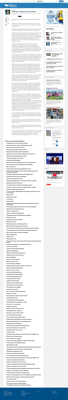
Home (6, 1)
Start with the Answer (10, 332)
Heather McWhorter (25, 13)
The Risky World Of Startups (11, 297)
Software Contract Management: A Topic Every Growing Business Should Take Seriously (23, 374)
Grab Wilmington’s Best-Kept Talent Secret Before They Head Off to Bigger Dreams (22, 334)
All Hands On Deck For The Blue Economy (14, 282)
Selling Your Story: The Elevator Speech (14, 336)
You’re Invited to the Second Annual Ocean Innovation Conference (19, 185)
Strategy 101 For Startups (11, 293)
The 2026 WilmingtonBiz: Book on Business (57, 131)
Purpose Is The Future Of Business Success (15, 308)
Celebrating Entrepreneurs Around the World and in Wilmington (18, 215)
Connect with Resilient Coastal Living (13, 314)
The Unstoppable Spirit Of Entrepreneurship (15, 300)
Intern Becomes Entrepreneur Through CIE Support (16, 383)
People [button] (14, 1)
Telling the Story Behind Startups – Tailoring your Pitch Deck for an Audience (21, 180)
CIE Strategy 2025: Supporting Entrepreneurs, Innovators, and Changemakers (21, 206)
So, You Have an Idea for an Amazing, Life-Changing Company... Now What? (21, 187)
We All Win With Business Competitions (14, 310)
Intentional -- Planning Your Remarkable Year (15, 213)
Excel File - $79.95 (55, 143)
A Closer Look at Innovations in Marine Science (15, 317)
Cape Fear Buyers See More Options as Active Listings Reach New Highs (57, 38)
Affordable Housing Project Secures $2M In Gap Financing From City (54, 71)
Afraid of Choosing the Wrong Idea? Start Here (15, 147)
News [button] (10, 1)
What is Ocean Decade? (11, 166)
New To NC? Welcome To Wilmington (13, 263)
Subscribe (54, 391)
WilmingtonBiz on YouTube (56, 182)
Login (56, 1)
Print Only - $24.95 (55, 139)
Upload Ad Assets (55, 393)
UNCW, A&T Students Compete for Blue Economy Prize (17, 226)
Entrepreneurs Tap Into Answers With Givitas (15, 255)
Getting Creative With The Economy (13, 278)
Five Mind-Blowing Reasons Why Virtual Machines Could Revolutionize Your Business (23, 368)
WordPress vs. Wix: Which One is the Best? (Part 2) (16, 362)
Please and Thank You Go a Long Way (13, 338)
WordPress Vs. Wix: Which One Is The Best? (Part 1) (16, 366)
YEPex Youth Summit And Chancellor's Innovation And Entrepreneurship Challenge (22, 228)
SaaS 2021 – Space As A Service (12, 270)
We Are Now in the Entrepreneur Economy (14, 178)
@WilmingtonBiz (28, 393)
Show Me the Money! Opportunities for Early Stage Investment (18, 321)
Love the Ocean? (9, 199)
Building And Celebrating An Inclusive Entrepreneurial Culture (18, 244)
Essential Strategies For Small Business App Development (17, 372)
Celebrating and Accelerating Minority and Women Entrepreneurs (19, 319)
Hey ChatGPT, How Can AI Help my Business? (15, 209)
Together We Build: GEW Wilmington (13, 160)
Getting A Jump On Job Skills (12, 289)
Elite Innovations (15, 125)
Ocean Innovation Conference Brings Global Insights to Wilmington (19, 164)
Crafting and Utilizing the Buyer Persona (14, 351)
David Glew (52, 44)
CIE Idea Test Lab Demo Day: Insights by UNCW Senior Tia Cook (18, 168)
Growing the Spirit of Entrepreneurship (14, 323)
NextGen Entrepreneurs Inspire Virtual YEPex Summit (16, 295)
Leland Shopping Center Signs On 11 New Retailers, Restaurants (57, 54)
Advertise (54, 392)
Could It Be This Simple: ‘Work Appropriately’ (15, 248)
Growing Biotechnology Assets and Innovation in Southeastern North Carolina (21, 230)
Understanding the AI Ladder (12, 344)
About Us (22, 391)
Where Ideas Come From (11, 221)
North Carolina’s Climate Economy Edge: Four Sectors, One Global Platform (21, 162)
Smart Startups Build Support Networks (14, 272)
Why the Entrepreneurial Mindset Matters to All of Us (16, 149)
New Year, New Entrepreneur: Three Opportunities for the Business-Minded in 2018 (22, 357)
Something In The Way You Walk (12, 280)
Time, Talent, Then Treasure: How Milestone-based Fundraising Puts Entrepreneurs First (23, 347)
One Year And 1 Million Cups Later (13, 259)
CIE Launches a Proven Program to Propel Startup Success (17, 325)
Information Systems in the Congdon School (56, 43)
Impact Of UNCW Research (11, 234)
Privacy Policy (23, 395)
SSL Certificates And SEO (11, 379)
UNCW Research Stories (11, 217)
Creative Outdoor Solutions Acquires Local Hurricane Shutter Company (54, 63)
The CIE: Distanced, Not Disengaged (13, 287)
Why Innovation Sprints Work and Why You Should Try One (17, 151)
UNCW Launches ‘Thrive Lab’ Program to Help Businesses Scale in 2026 (20, 153)
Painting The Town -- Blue (11, 238)
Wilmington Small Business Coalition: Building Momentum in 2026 (19, 145)
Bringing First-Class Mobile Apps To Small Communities (17, 370)
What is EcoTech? (9, 194)
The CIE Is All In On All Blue (11, 246)
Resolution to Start (10, 236)
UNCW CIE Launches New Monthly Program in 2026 (16, 156)
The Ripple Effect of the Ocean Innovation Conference (17, 143)
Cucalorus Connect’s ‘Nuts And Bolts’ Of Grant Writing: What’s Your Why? (20, 364)
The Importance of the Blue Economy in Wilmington (16, 176)
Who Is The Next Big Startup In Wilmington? (14, 267)
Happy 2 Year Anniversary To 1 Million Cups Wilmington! (17, 232)
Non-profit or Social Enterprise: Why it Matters (15, 353)
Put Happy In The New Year (11, 306)
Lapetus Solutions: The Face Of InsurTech (14, 285)
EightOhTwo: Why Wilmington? (12, 250)
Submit (34, 1)
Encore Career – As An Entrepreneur (13, 304)
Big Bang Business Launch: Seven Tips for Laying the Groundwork (19, 349)
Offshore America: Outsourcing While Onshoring (15, 342)
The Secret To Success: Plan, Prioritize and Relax (16, 381)
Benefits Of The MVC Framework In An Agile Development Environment (20, 377)
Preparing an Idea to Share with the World (14, 219)
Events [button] (18, 1)
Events (38, 391)
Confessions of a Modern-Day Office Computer (15, 359)
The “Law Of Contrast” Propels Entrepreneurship (15, 291)
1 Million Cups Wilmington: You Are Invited (14, 158)
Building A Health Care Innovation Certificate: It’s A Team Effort (18, 265)
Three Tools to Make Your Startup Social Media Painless (17, 355)
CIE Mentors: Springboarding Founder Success (15, 189)
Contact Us (23, 392)
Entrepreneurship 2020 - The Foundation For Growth (16, 302)
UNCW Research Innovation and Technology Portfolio (16, 223)
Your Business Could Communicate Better (14, 274)
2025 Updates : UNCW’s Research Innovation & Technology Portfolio (19, 174)
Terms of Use (23, 394)
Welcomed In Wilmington (11, 257)
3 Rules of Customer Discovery (12, 211)
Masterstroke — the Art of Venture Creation (14, 312)
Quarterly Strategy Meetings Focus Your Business (16, 327)
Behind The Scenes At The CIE (12, 261)
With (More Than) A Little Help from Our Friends (15, 253)
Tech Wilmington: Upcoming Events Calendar (54, 59)
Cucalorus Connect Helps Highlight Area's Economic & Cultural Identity (20, 340)
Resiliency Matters (10, 201)
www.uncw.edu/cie (34, 134)
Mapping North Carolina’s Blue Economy (14, 183)
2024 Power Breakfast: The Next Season (52, 152)
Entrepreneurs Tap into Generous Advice (14, 329)
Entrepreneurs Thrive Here (11, 197)
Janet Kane (52, 40)
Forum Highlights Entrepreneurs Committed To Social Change (18, 385)
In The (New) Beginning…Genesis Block (14, 276)
